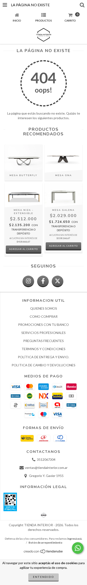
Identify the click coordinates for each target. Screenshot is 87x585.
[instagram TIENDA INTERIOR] (28, 281)
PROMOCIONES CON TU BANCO (43, 325)
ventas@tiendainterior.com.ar (46, 468)
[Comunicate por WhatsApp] (78, 548)
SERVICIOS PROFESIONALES (43, 333)
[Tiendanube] (43, 552)
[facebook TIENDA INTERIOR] (43, 281)
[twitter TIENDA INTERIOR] (57, 281)
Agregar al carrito (23, 249)
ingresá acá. (74, 538)
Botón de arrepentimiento (45, 542)
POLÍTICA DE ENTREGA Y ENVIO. (43, 357)
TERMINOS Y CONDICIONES (43, 349)
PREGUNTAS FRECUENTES (43, 341)
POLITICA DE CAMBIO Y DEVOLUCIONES (43, 365)
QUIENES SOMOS (43, 308)
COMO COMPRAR (44, 316)
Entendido (43, 577)
